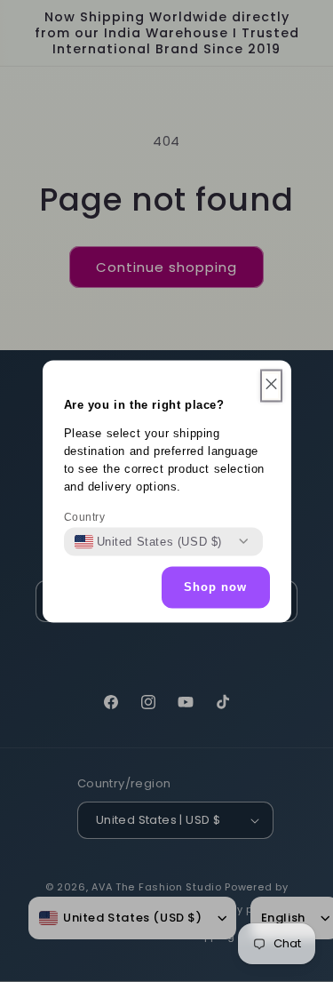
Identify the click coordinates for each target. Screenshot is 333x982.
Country (85, 516)
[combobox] (149, 541)
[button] (271, 385)
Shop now (215, 587)
